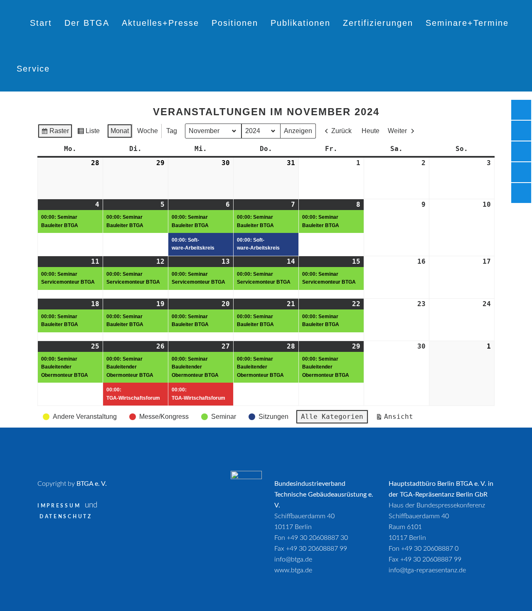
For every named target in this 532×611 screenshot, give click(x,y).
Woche (147, 130)
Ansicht (396, 418)
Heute (370, 130)
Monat (120, 130)
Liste (88, 133)
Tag (171, 130)
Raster (55, 133)
